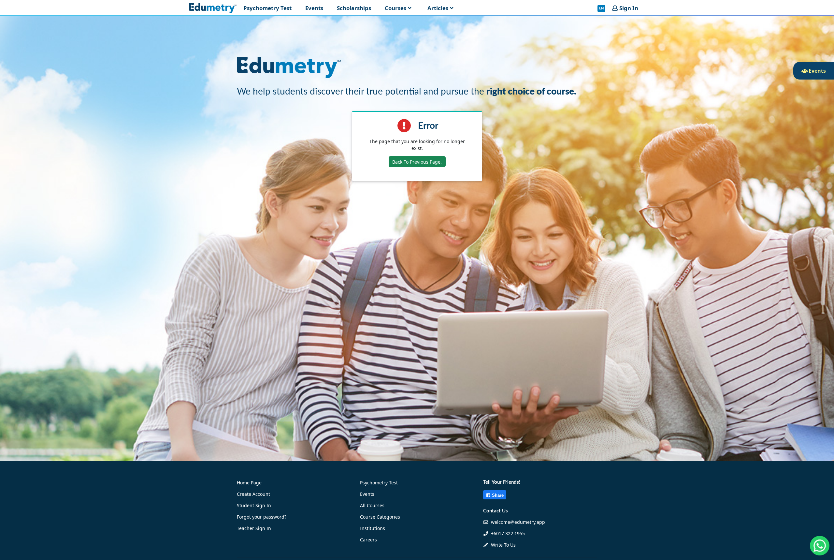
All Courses (372, 505)
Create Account (253, 494)
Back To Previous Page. (417, 162)
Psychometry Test (379, 482)
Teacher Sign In (254, 528)
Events (367, 494)
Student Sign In (254, 505)
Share (498, 495)
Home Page (249, 482)
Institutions (372, 528)
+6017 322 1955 (507, 533)
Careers (368, 540)
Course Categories (380, 517)
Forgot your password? (261, 517)
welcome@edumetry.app (518, 522)
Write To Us (503, 545)
